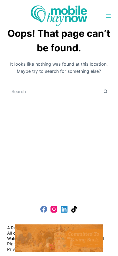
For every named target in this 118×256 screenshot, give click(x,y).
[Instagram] (53, 209)
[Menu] (108, 15)
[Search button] (105, 91)
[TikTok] (74, 209)
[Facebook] (43, 209)
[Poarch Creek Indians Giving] (59, 237)
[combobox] (53, 91)
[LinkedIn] (64, 209)
